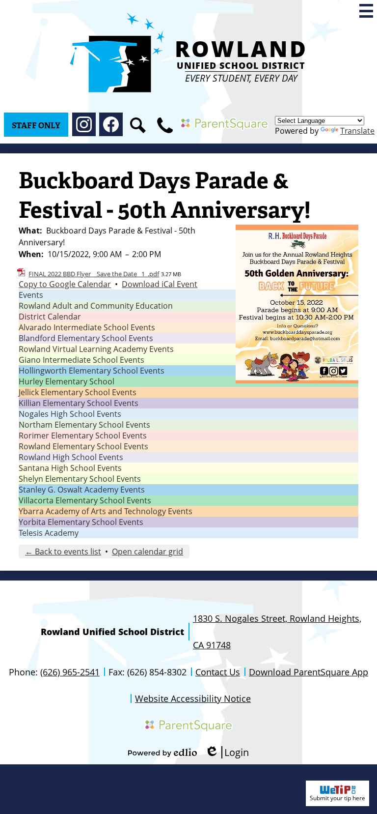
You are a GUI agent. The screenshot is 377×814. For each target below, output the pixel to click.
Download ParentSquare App (308, 672)
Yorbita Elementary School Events (81, 522)
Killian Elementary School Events (78, 403)
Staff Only (36, 125)
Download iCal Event (159, 284)
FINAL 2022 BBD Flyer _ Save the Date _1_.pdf (93, 273)
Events (31, 295)
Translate (357, 130)
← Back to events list (63, 551)
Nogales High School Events (70, 413)
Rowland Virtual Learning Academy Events (96, 349)
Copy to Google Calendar (65, 284)
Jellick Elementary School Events (77, 392)
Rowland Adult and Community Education (96, 305)
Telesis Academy (49, 532)
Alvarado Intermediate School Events (87, 327)
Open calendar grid (147, 551)
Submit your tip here (337, 798)
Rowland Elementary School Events (83, 446)
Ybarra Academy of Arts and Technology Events (105, 511)
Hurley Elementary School (66, 381)
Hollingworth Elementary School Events (91, 370)
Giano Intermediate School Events (81, 359)
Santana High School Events (70, 468)
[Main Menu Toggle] (366, 11)
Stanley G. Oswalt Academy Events (82, 489)
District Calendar (50, 316)
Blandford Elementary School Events (86, 338)
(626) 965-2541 (70, 672)
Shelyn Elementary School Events (80, 478)
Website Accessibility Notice (193, 698)
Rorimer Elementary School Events (83, 435)
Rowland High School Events (71, 457)
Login (227, 752)
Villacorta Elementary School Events (85, 500)
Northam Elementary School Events (84, 424)
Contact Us (217, 672)
